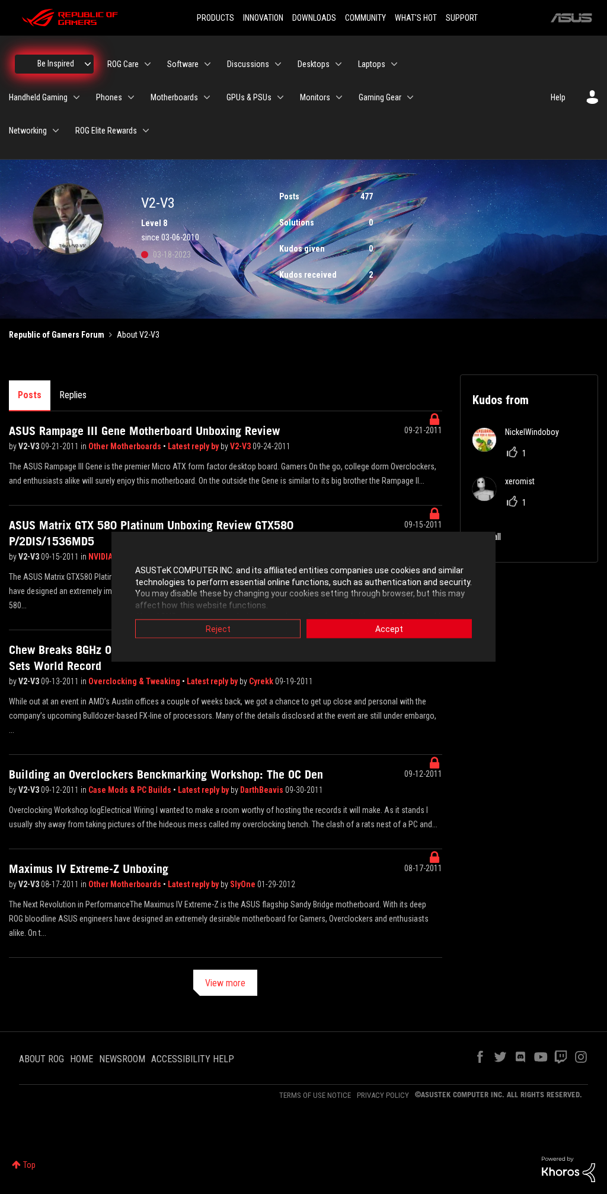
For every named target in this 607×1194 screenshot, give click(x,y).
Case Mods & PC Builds (130, 790)
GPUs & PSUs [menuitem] (248, 97)
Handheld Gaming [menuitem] (38, 97)
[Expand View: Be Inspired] (88, 64)
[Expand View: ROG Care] (148, 64)
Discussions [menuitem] (248, 64)
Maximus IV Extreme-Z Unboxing (88, 869)
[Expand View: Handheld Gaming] (76, 97)
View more (225, 983)
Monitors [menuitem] (315, 97)
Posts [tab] (29, 395)
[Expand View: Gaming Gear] (410, 97)
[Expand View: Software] (207, 64)
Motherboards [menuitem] (174, 97)
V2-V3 (29, 446)
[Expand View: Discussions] (278, 64)
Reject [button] (218, 629)
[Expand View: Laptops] (394, 64)
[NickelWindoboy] (520, 448)
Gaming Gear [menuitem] (380, 97)
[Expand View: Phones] (131, 97)
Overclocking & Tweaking (135, 681)
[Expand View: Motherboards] (207, 97)
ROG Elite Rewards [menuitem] (106, 130)
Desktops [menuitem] (314, 64)
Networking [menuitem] (28, 130)
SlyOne (243, 884)
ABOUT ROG (41, 1059)
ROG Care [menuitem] (123, 64)
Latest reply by (194, 446)
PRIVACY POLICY (383, 1095)
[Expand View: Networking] (56, 130)
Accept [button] (389, 629)
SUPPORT (462, 18)
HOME (81, 1059)
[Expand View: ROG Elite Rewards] (146, 130)
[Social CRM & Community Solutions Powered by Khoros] (568, 1168)
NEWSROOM (122, 1059)
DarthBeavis (262, 790)
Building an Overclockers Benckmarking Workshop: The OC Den (166, 774)
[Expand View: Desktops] (338, 64)
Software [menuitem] (183, 64)
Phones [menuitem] (109, 97)
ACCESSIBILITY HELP (192, 1059)
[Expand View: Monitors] (339, 97)
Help (558, 97)
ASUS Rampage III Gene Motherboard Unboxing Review (144, 431)
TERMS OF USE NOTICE (315, 1095)
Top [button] (29, 1165)
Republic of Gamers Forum (56, 334)
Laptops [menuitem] (371, 64)
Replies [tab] (73, 395)
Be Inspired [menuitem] (55, 63)
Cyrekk (262, 681)
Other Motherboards (125, 446)
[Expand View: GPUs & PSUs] (280, 97)
